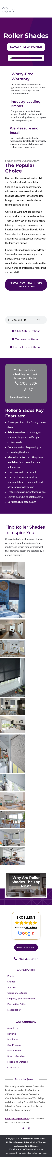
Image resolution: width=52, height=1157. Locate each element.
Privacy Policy (30, 1142)
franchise (42, 1153)
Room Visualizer (16, 1056)
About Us (12, 1028)
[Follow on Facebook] (23, 1128)
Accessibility (24, 1146)
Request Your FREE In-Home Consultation (26, 285)
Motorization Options (27, 338)
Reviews (11, 1033)
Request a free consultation (26, 47)
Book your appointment (17, 1118)
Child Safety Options (27, 330)
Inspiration (13, 1039)
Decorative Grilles (16, 1004)
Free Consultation (26, 947)
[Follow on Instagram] (29, 1128)
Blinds (10, 976)
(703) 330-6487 (28, 386)
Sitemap (35, 1146)
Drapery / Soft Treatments (21, 998)
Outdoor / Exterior (17, 993)
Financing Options (17, 1061)
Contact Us (13, 1067)
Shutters (12, 987)
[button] (26, 926)
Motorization (14, 1009)
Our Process (14, 1045)
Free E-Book (14, 1050)
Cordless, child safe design (22, 501)
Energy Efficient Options (27, 347)
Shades (11, 981)
